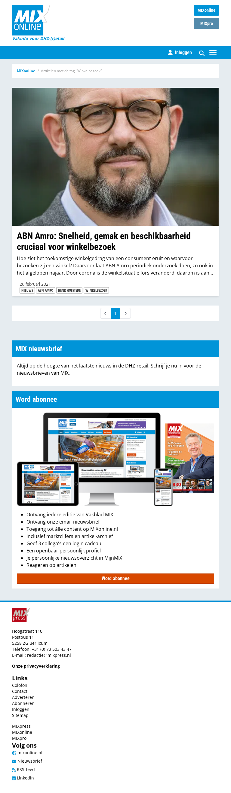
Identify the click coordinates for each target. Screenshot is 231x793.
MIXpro (206, 23)
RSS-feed (25, 769)
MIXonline (206, 10)
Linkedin (25, 778)
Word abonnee (116, 578)
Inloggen (20, 709)
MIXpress (21, 726)
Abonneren (23, 703)
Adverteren (23, 697)
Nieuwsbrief (29, 761)
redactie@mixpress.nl (49, 655)
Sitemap (20, 715)
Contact (19, 691)
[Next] (125, 313)
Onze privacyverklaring (36, 666)
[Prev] (105, 313)
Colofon (19, 685)
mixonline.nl (29, 752)
